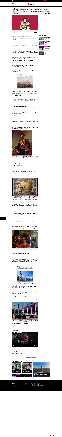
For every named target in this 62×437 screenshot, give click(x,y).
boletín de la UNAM (18, 99)
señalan (19, 111)
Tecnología (34, 6)
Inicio (25, 384)
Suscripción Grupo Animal (40, 385)
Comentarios (31, 357)
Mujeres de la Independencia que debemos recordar (30, 93)
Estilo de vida (30, 6)
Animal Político (33, 384)
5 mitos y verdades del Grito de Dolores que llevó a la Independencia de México (26, 199)
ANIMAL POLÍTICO (27, 0)
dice (34, 285)
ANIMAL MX (35, 0)
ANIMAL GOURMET (38, 0)
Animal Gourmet (33, 385)
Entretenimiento (26, 6)
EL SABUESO (31, 0)
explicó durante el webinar (32, 209)
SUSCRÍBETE (45, 0)
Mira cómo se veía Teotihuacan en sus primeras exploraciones (27, 117)
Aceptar (52, 435)
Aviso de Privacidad (21, 435)
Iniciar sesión (48, 0)
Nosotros (26, 385)
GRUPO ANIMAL (23, 0)
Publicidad (38, 384)
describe (15, 173)
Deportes (38, 6)
